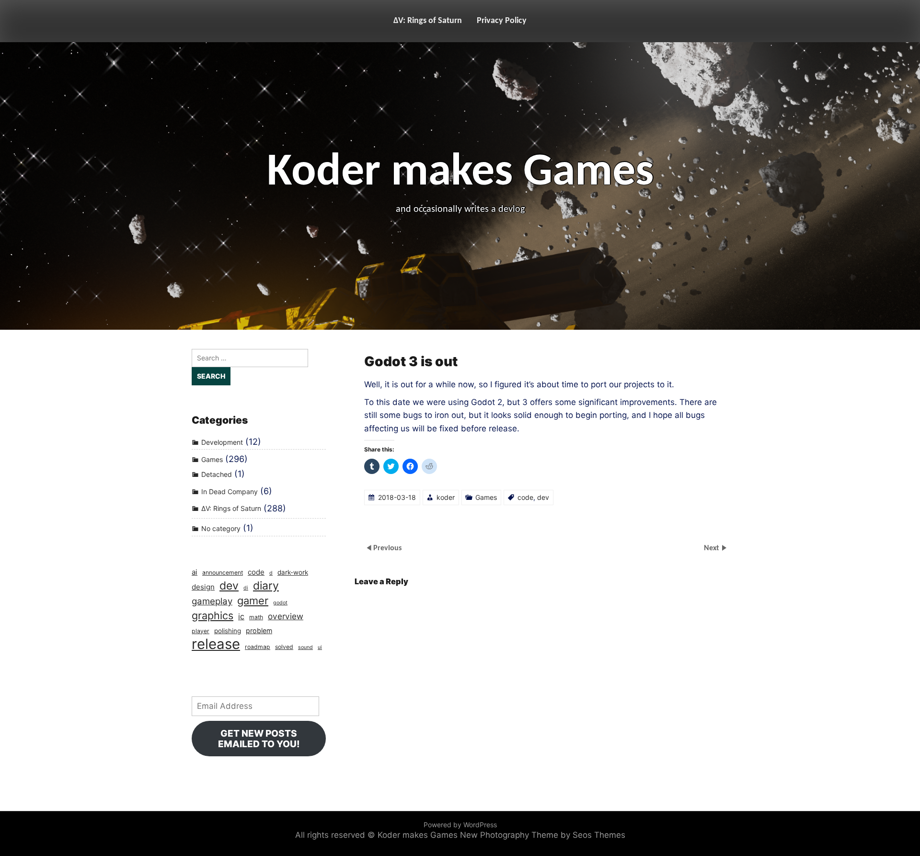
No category (221, 528)
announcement (222, 572)
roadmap (257, 646)
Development (222, 442)
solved (284, 646)
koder (446, 497)
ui (320, 647)
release (216, 643)
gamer (252, 600)
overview (285, 616)
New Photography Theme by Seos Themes (542, 835)
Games (486, 497)
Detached (216, 474)
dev (543, 497)
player (200, 631)
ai (194, 572)
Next (712, 548)
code (525, 497)
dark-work (292, 572)
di (245, 588)
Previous (387, 548)
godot (280, 603)
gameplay (212, 601)
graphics (212, 615)
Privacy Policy (502, 20)
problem (259, 630)
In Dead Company (229, 491)
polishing (227, 631)
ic (241, 616)
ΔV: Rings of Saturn (427, 20)
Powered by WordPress (460, 825)
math (256, 617)
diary (266, 585)
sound (305, 647)
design (203, 586)
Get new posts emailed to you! (259, 739)
